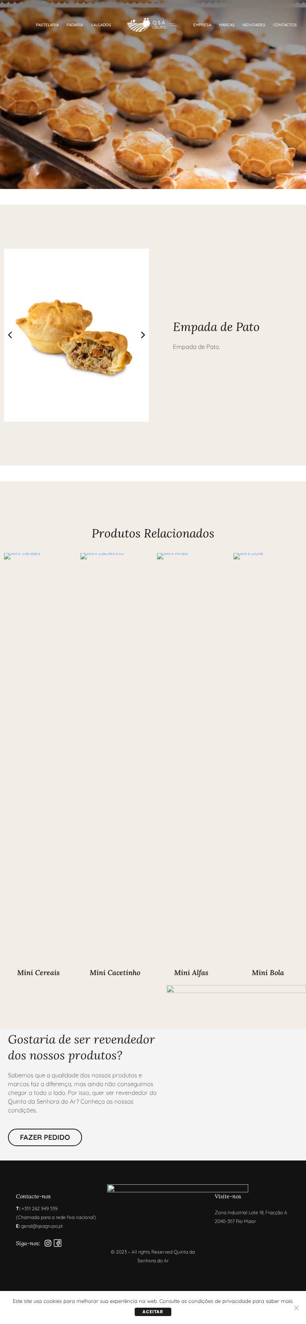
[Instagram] (48, 1243)
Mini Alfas (191, 972)
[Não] (296, 1308)
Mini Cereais (38, 972)
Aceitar (153, 1311)
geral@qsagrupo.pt (42, 1226)
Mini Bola (268, 972)
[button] (143, 335)
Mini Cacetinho (115, 972)
